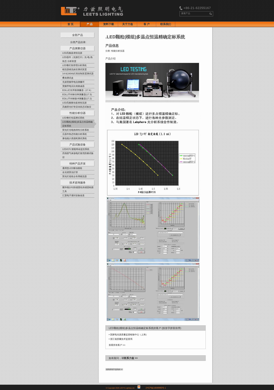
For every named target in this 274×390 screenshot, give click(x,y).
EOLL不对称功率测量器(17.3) (77, 94)
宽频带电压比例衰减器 (73, 86)
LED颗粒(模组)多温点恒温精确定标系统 (77, 124)
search (210, 13)
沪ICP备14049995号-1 (156, 388)
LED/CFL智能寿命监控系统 (75, 149)
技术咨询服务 (77, 182)
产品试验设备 (77, 144)
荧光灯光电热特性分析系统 (75, 130)
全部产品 (77, 35)
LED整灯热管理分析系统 (74, 65)
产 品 (90, 24)
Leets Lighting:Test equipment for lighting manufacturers (92, 11)
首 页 (71, 24)
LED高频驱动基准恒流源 (74, 102)
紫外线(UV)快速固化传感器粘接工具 (78, 189)
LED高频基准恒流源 (72, 53)
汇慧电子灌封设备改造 (73, 195)
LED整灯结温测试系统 (73, 117)
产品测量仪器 (77, 48)
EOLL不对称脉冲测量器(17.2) (77, 98)
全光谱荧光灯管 (70, 172)
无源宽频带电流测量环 (73, 82)
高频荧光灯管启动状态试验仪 (76, 107)
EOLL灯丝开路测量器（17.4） (77, 90)
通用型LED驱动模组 (72, 168)
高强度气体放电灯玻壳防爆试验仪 (77, 155)
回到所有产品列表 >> (114, 369)
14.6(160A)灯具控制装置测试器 (78, 73)
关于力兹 (127, 24)
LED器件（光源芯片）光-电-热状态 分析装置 (77, 59)
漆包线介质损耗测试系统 (74, 138)
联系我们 (165, 24)
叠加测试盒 (67, 78)
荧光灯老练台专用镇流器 (74, 176)
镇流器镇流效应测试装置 (74, 69)
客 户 (147, 24)
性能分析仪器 (77, 113)
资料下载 (108, 24)
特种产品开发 (77, 163)
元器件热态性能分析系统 (74, 134)
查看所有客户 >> (117, 345)
